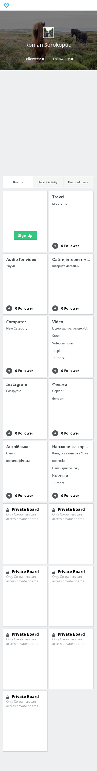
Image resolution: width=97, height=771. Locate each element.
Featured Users (78, 182)
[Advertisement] (48, 121)
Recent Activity (48, 182)
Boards (18, 182)
